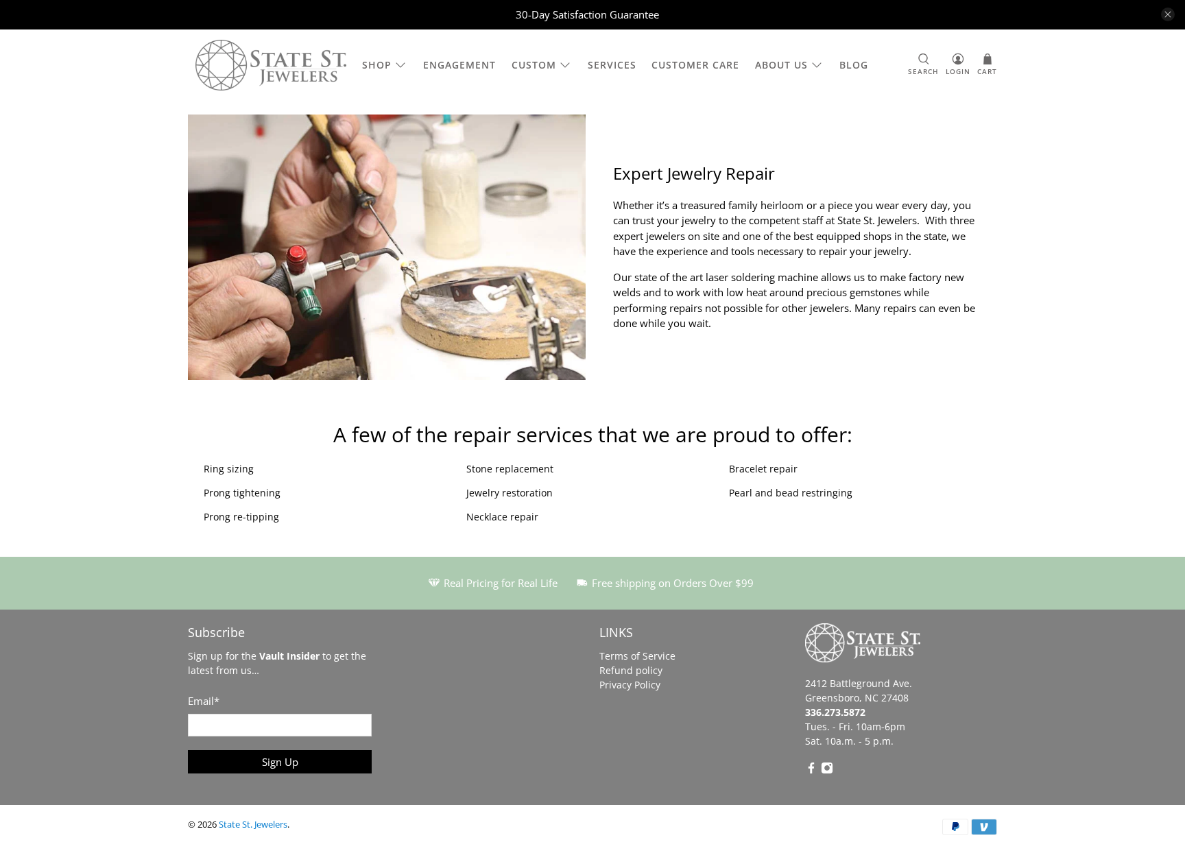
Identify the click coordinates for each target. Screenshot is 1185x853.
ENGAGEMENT (459, 64)
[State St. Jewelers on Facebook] (811, 770)
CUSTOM (534, 64)
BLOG (853, 64)
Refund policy (630, 670)
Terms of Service (637, 655)
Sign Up (280, 762)
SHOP (377, 64)
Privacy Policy (629, 684)
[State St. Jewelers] (270, 65)
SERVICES (612, 64)
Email (203, 701)
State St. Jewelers (253, 824)
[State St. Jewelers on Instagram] (827, 770)
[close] (1168, 14)
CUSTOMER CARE (695, 64)
